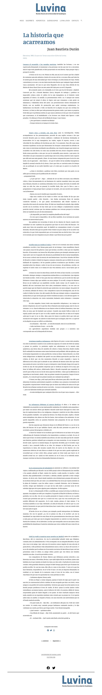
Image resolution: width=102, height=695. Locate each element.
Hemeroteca (40, 20)
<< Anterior (45, 641)
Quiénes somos (52, 20)
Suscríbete (30, 20)
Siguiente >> (57, 641)
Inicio (22, 20)
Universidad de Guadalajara (51, 654)
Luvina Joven (65, 20)
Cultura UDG (51, 657)
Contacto (75, 20)
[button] (81, 20)
